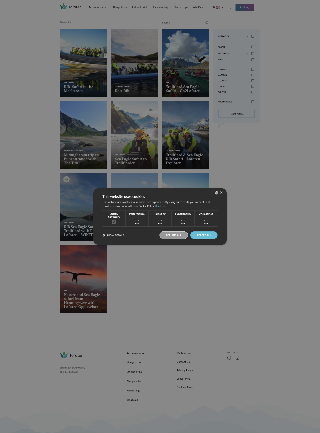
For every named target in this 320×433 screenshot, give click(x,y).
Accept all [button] (204, 235)
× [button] (221, 192)
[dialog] (160, 216)
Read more (161, 206)
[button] (113, 235)
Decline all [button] (174, 235)
